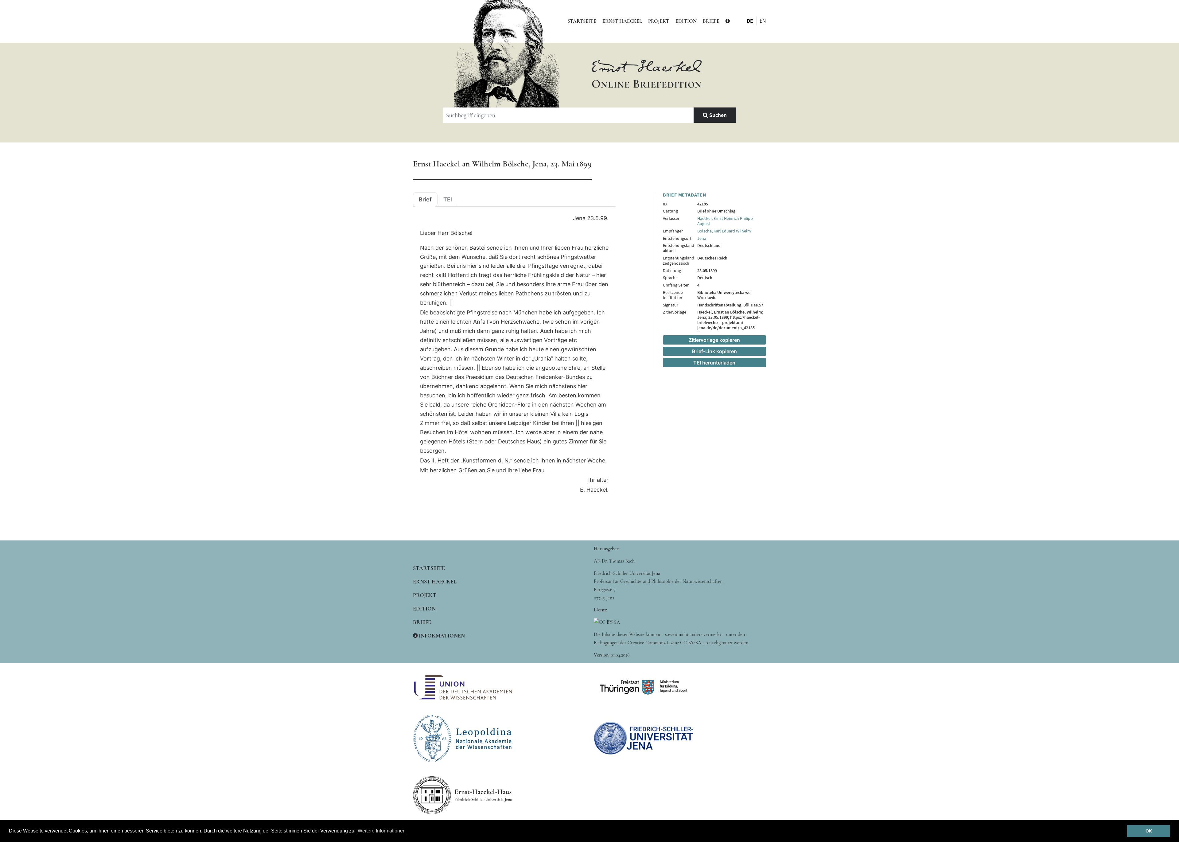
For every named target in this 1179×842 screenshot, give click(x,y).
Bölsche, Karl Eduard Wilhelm (724, 231)
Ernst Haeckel (622, 21)
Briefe (711, 21)
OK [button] (1149, 830)
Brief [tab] (425, 199)
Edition (686, 21)
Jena (701, 238)
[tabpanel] (514, 354)
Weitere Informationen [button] (382, 830)
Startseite (581, 21)
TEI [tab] (447, 199)
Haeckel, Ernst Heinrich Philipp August (725, 221)
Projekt (658, 21)
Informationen (441, 635)
